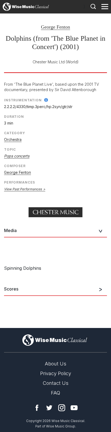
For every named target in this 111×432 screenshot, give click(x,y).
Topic (10, 149)
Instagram (61, 407)
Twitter (49, 407)
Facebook (36, 407)
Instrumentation (23, 100)
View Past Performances (23, 189)
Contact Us (55, 383)
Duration (14, 117)
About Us (55, 364)
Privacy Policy (55, 373)
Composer (15, 166)
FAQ (55, 393)
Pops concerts (16, 156)
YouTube (74, 407)
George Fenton (55, 27)
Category (14, 133)
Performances (19, 182)
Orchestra (13, 139)
